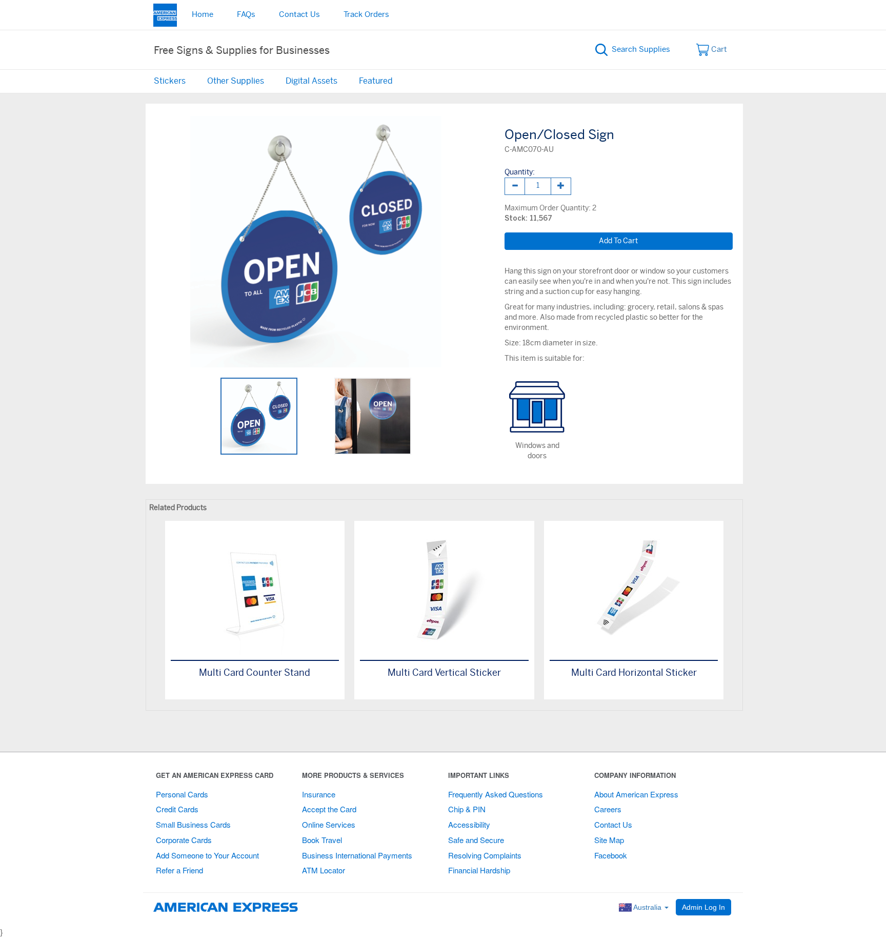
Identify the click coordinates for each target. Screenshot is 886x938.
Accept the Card (329, 809)
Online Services (328, 824)
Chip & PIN (467, 809)
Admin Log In (703, 907)
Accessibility (469, 824)
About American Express (636, 794)
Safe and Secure (476, 839)
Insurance (318, 794)
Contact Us (299, 14)
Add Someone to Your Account (207, 855)
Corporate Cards (184, 839)
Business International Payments (357, 855)
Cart (718, 49)
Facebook (610, 855)
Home (202, 14)
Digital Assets (311, 81)
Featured (376, 81)
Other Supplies (235, 81)
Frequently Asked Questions (495, 794)
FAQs (246, 14)
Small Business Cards (193, 824)
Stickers (170, 81)
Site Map (609, 839)
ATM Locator (323, 870)
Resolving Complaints (484, 855)
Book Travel (322, 839)
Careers (607, 809)
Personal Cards (182, 794)
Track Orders (366, 14)
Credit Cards (177, 809)
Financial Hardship (479, 870)
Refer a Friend (179, 870)
